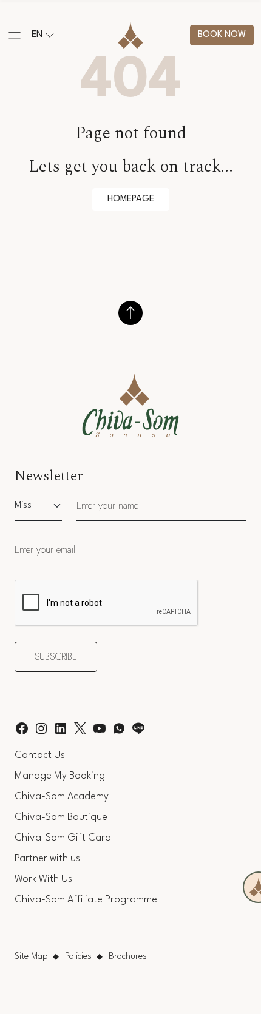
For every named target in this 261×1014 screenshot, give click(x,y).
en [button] (37, 34)
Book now (222, 34)
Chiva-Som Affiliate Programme (86, 900)
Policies (78, 956)
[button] (14, 35)
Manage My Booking (60, 776)
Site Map (31, 956)
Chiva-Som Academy (62, 796)
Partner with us (47, 858)
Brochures (128, 956)
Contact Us (40, 755)
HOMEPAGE (130, 199)
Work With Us (43, 879)
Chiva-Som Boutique (61, 817)
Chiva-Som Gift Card (63, 838)
